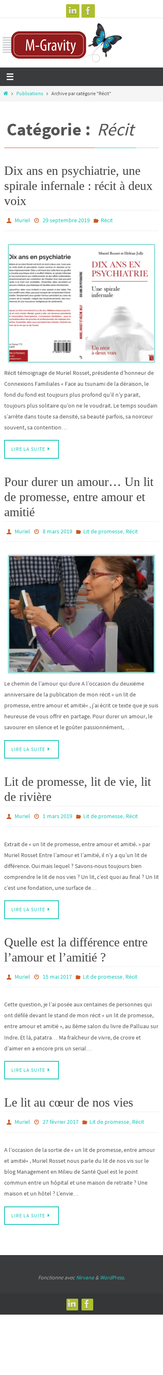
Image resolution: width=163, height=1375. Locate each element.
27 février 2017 (61, 1114)
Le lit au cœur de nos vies (68, 1095)
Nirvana (85, 1267)
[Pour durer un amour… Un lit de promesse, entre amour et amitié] (81, 610)
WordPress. (112, 1267)
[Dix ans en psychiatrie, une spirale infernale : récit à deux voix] (81, 301)
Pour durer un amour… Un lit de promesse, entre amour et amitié (78, 495)
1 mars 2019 (57, 812)
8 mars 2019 (57, 529)
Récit (107, 220)
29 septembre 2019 (66, 220)
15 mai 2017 (57, 970)
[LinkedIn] (72, 11)
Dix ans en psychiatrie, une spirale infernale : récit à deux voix (78, 186)
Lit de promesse (103, 529)
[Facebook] (88, 11)
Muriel (22, 220)
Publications (29, 93)
